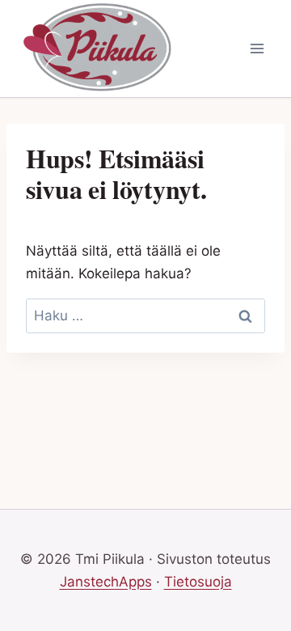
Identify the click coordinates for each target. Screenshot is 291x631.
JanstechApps (106, 582)
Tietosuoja (198, 582)
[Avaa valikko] (257, 48)
